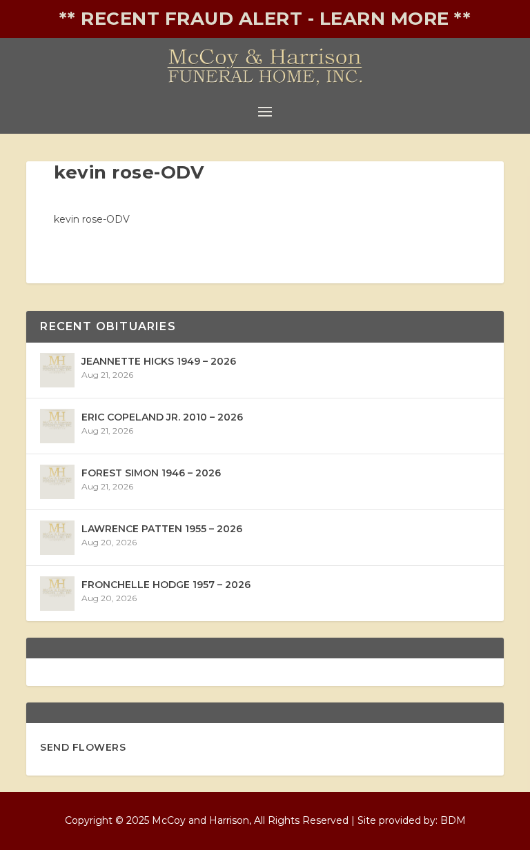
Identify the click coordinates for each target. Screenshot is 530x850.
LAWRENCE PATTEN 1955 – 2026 (161, 529)
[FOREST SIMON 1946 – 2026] (57, 482)
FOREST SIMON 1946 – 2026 (151, 473)
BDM (453, 820)
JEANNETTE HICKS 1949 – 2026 (158, 361)
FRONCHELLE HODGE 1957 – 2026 (166, 584)
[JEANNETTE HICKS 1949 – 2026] (57, 370)
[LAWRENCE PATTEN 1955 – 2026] (57, 537)
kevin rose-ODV (92, 219)
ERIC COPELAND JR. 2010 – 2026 (162, 417)
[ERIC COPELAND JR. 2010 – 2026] (57, 426)
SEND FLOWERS (83, 747)
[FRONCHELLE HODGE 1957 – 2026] (57, 593)
